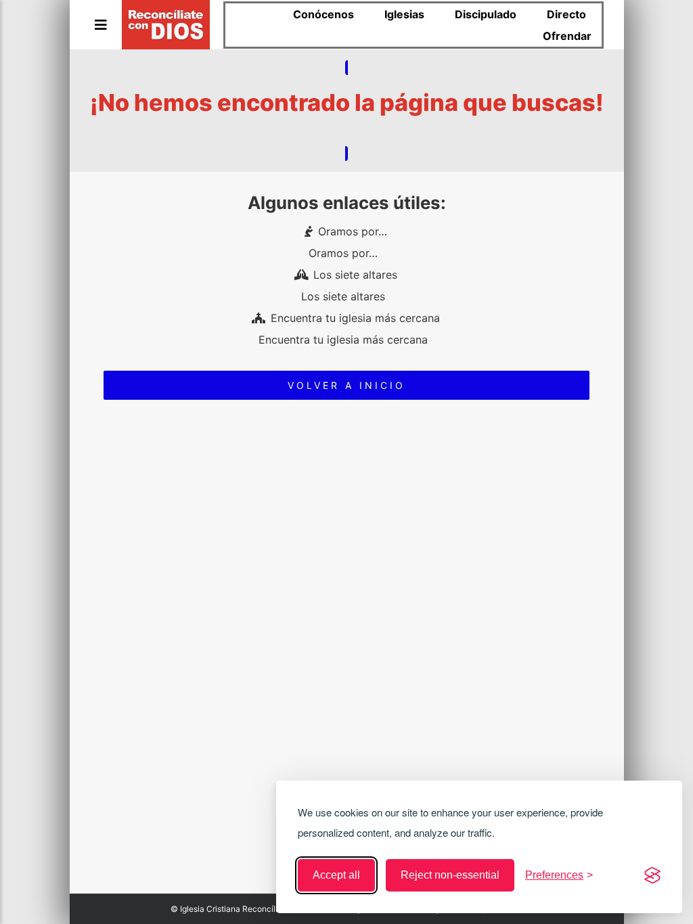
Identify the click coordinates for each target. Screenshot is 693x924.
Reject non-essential (450, 875)
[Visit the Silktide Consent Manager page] (652, 875)
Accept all (336, 875)
